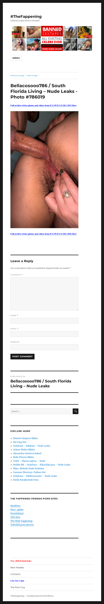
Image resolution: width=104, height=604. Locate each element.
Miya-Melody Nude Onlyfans (28, 468)
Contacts (15, 574)
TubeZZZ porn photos (22, 524)
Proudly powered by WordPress (40, 596)
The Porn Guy (17, 587)
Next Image (32, 75)
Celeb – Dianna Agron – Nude (29, 461)
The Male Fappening (21, 521)
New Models (17, 567)
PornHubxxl (16, 513)
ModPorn (15, 505)
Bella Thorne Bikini (23, 457)
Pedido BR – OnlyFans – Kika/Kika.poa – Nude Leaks (41, 464)
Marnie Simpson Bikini (25, 438)
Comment (16, 275)
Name (14, 315)
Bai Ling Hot (20, 442)
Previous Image (17, 75)
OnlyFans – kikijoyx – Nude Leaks (31, 445)
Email (14, 329)
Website (15, 342)
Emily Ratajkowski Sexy (26, 479)
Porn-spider (17, 509)
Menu (16, 58)
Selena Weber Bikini (24, 449)
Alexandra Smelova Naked (27, 453)
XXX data (15, 517)
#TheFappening (26, 16)
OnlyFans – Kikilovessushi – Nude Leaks (35, 476)
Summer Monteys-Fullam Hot (29, 472)
